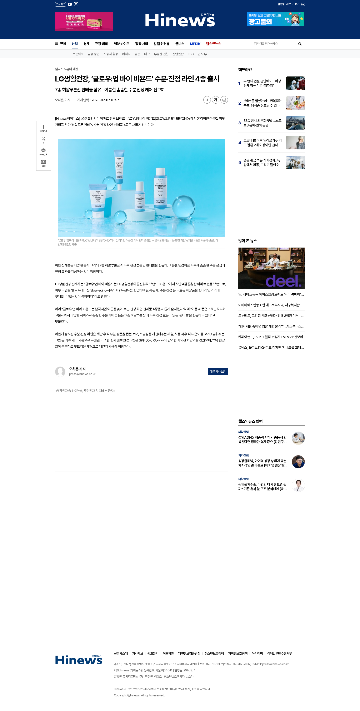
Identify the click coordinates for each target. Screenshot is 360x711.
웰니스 (179, 44)
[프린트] (224, 100)
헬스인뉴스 (213, 44)
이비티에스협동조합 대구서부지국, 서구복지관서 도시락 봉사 (271, 305)
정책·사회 (141, 44)
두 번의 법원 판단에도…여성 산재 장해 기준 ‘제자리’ (262, 83)
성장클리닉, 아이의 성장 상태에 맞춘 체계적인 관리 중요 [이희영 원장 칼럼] (262, 463)
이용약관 (168, 654)
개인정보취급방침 (189, 654)
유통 (137, 54)
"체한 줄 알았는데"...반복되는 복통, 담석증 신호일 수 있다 (263, 103)
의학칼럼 (243, 432)
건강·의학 (101, 44)
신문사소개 (121, 654)
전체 (63, 44)
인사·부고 (203, 54)
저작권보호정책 (237, 654)
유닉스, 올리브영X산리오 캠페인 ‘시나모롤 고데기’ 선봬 (271, 347)
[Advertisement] (141, 435)
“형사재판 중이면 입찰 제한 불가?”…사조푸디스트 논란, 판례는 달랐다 (271, 326)
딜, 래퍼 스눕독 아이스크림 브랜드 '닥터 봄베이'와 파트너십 (271, 294)
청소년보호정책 (214, 654)
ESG (191, 54)
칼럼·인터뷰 (161, 44)
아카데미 (257, 654)
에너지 (126, 54)
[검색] (300, 43)
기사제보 (137, 654)
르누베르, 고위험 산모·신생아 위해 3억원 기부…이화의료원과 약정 (271, 316)
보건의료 (78, 54)
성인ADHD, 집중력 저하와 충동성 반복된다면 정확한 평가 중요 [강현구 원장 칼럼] (262, 439)
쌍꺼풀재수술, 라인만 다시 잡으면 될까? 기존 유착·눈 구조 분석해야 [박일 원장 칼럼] (262, 486)
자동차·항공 (111, 54)
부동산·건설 (161, 54)
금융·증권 (93, 54)
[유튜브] (69, 4)
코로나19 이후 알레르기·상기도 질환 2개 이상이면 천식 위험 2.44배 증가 (263, 142)
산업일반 (178, 54)
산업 (75, 44)
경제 (86, 44)
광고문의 (153, 654)
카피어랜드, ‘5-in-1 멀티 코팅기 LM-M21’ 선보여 (270, 337)
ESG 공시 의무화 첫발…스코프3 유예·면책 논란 (262, 123)
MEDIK (195, 44)
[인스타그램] (76, 4)
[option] (84, 21)
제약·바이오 (121, 44)
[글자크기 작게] (207, 100)
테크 (147, 54)
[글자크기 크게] (215, 100)
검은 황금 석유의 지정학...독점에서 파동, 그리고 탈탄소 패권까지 (263, 162)
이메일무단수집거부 (279, 654)
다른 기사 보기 (218, 371)
